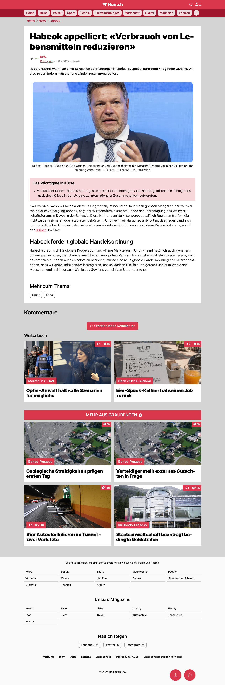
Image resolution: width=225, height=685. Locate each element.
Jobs (73, 656)
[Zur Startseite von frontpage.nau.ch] (112, 4)
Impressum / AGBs (127, 656)
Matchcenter (140, 571)
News (42, 20)
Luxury (137, 608)
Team (62, 656)
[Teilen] (175, 675)
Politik (65, 571)
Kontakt (86, 656)
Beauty (29, 621)
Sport (100, 571)
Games (137, 578)
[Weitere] (196, 13)
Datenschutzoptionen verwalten (163, 656)
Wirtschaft (31, 578)
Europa (55, 20)
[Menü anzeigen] (198, 4)
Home (31, 20)
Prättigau (46, 61)
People (172, 571)
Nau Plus (102, 578)
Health (29, 608)
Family (172, 608)
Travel (100, 614)
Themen (66, 584)
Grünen (41, 230)
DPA (43, 57)
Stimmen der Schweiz (181, 578)
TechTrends (175, 614)
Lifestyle (30, 584)
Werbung (48, 656)
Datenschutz (103, 656)
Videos (65, 578)
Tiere (64, 614)
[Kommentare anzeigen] (189, 675)
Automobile (140, 614)
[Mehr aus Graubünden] (112, 415)
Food (28, 614)
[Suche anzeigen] (191, 4)
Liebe (100, 608)
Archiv (101, 584)
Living (64, 608)
